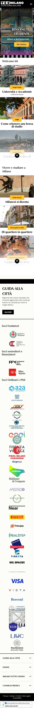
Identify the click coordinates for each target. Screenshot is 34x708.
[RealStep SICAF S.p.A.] (17, 535)
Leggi (17, 119)
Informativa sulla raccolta (10, 706)
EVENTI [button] (6, 667)
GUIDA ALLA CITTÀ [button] (11, 658)
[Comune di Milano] (17, 334)
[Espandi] (29, 658)
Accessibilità (17, 698)
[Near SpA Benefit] (17, 507)
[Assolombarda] (17, 397)
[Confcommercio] (17, 425)
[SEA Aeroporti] (17, 372)
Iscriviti (8, 312)
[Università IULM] (17, 626)
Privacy (5, 696)
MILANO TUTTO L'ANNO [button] (14, 677)
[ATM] (17, 407)
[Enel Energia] (17, 434)
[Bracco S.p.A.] (17, 416)
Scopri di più (17, 87)
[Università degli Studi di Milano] (17, 608)
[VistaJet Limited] (17, 590)
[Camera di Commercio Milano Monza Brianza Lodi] (17, 343)
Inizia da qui (17, 197)
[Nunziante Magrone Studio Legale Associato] (17, 571)
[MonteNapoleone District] (17, 498)
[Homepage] (12, 2)
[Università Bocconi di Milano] (17, 599)
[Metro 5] (17, 489)
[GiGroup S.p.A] (17, 462)
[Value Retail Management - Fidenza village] (17, 443)
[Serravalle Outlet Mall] (17, 544)
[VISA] (17, 581)
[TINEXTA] (17, 553)
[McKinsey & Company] (17, 480)
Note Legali (26, 696)
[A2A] (17, 388)
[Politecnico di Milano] (17, 645)
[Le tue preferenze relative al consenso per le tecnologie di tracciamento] (3, 705)
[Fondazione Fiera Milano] (17, 363)
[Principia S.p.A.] (17, 526)
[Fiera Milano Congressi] (17, 452)
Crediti (18, 696)
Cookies (12, 696)
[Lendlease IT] (17, 471)
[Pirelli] (17, 516)
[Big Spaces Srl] (17, 562)
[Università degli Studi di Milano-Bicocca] (17, 617)
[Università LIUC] (17, 636)
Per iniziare (21, 44)
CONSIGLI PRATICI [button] (11, 686)
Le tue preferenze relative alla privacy (18, 703)
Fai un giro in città (17, 228)
